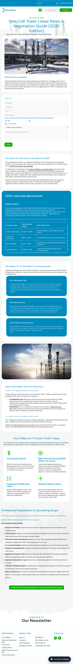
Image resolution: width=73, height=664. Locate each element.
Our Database (6, 637)
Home (8, 34)
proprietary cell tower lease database (21, 166)
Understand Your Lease (42, 646)
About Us (22, 637)
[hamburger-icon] (40, 10)
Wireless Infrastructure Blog (9, 641)
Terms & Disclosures (8, 655)
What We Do (39, 637)
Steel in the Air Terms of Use (10, 651)
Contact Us (22, 640)
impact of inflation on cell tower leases (41, 169)
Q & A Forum (6, 645)
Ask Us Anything (24, 643)
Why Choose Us (40, 643)
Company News (7, 647)
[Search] (56, 3)
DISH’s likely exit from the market (23, 425)
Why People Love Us (41, 640)
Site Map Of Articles (25, 646)
